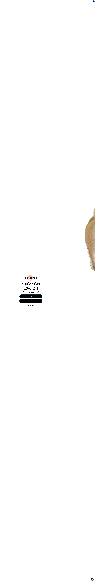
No (31, 300)
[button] (92, 579)
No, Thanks (31, 305)
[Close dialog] (93, 2)
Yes (31, 296)
